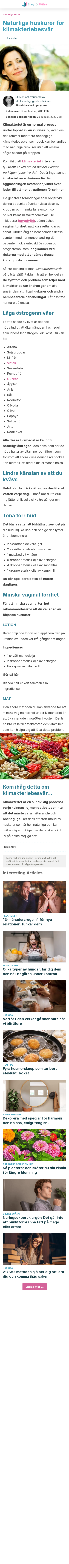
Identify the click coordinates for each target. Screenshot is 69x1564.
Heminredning (12, 1114)
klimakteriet (32, 161)
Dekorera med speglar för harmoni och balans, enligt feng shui (32, 1120)
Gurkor (12, 379)
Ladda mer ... (34, 1286)
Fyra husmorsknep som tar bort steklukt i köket (30, 1070)
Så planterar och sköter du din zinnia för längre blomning (34, 1170)
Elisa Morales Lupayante (31, 105)
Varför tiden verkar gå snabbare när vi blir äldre (34, 1021)
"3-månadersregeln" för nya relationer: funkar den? (27, 921)
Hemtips (8, 1064)
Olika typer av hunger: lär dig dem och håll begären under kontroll (32, 971)
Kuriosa (8, 1015)
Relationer (10, 915)
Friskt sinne (10, 965)
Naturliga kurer (11, 14)
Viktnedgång (11, 1213)
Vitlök (11, 363)
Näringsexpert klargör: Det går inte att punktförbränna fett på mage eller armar (33, 1222)
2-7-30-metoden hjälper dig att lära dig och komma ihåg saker (33, 1274)
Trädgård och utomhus (18, 1164)
